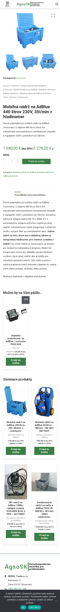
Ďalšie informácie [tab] (30, 195)
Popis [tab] (17, 195)
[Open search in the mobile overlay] (56, 4)
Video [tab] (42, 195)
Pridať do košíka (36, 161)
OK (23, 607)
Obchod (15, 86)
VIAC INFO (34, 607)
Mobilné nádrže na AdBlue (25, 89)
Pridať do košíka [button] (16, 361)
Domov (6, 86)
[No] (56, 600)
